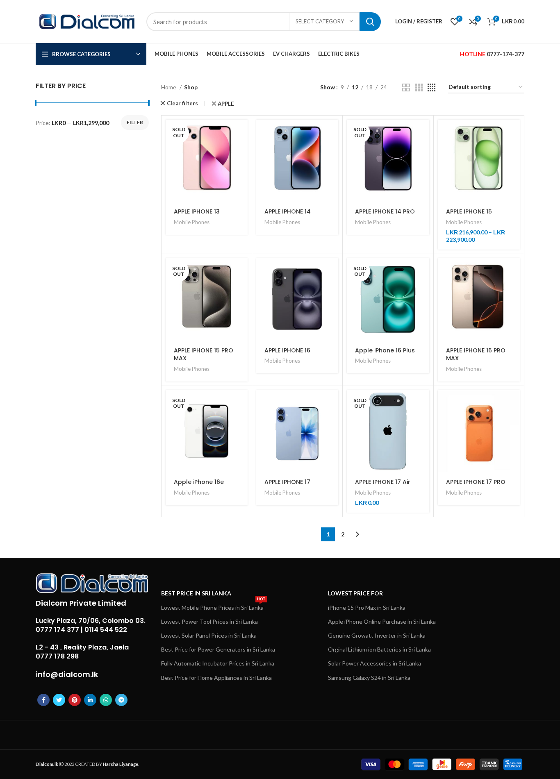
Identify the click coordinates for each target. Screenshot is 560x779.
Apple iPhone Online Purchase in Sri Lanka (382, 621)
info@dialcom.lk (67, 674)
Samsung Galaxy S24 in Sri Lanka (369, 677)
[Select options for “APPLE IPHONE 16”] (332, 271)
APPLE (226, 104)
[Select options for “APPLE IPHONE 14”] (332, 133)
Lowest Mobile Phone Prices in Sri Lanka (213, 606)
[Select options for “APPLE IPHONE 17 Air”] (423, 403)
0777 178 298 (57, 656)
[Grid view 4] (431, 87)
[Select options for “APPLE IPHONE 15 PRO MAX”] (241, 271)
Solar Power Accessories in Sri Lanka (374, 663)
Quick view (241, 151)
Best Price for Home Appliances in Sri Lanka (216, 677)
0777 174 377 (57, 629)
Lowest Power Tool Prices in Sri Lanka (209, 621)
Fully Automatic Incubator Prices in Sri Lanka (217, 663)
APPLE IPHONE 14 (287, 211)
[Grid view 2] (406, 87)
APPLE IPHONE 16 (287, 350)
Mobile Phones (191, 222)
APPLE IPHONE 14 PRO (385, 211)
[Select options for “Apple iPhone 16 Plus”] (423, 271)
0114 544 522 (105, 629)
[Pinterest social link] (74, 700)
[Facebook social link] (43, 700)
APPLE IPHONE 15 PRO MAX (203, 354)
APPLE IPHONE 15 (469, 211)
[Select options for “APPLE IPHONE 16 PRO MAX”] (513, 271)
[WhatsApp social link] (106, 700)
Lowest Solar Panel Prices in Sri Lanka (209, 635)
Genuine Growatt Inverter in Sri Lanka (377, 635)
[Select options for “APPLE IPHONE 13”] (241, 133)
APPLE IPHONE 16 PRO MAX (475, 354)
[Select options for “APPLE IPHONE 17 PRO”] (513, 403)
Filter (135, 122)
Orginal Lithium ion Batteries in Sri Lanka (379, 649)
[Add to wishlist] (241, 188)
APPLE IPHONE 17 (287, 482)
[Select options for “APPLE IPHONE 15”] (513, 133)
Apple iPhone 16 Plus (385, 350)
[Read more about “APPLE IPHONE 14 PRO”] (423, 133)
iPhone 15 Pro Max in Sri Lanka (366, 607)
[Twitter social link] (59, 700)
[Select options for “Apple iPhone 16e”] (241, 403)
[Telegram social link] (121, 700)
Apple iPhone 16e (199, 482)
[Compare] (241, 170)
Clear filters (182, 103)
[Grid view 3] (419, 87)
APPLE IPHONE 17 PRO (475, 482)
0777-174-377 (505, 53)
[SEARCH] (370, 21)
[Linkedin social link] (90, 700)
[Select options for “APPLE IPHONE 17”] (332, 403)
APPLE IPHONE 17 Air (382, 482)
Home (169, 87)
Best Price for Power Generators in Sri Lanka (218, 649)
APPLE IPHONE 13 (197, 211)
